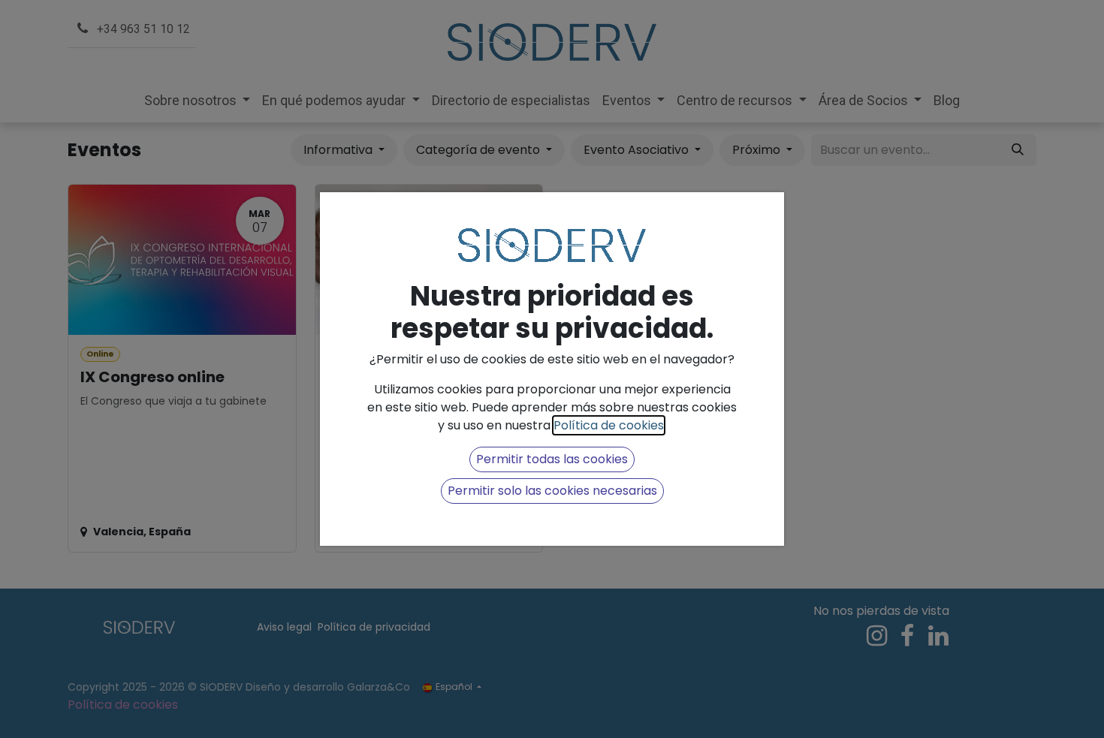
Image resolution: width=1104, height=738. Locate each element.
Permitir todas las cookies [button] (552, 459)
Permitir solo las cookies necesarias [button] (552, 490)
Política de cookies (609, 425)
